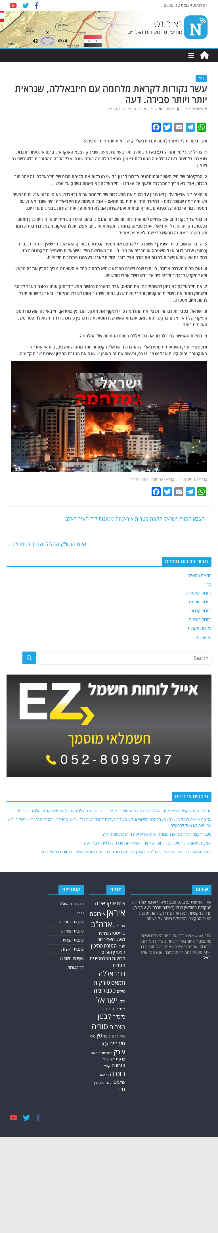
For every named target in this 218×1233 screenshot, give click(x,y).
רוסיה (117, 1073)
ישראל (127, 108)
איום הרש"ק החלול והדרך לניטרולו (46, 544)
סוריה (100, 1026)
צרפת (120, 1059)
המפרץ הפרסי (113, 952)
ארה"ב (101, 924)
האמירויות (106, 939)
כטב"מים (109, 1009)
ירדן (121, 1001)
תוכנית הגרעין (103, 1082)
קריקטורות (203, 637)
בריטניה (117, 933)
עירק (119, 1052)
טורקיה (101, 982)
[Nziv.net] (204, 55)
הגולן (121, 946)
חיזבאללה (140, 108)
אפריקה (119, 925)
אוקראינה (105, 903)
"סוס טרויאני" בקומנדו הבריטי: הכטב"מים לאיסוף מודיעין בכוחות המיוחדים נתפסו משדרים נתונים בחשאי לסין (126, 851)
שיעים (107, 108)
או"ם (121, 903)
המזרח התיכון (104, 945)
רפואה (104, 1074)
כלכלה (118, 1016)
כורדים (121, 1009)
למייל (207, 957)
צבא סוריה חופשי (101, 1053)
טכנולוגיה (105, 990)
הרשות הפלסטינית (107, 958)
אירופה (98, 913)
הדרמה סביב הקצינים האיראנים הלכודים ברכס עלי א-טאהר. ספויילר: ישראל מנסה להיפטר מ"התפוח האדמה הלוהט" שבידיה (114, 810)
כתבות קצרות (200, 610)
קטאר (106, 1066)
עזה (103, 1043)
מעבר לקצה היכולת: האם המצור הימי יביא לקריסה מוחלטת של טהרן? (157, 834)
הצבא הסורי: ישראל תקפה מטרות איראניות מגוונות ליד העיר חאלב (138, 518)
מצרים (117, 1027)
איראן (154, 108)
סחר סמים (118, 1036)
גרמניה (103, 933)
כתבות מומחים (200, 601)
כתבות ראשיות (200, 619)
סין (99, 1035)
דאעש (120, 939)
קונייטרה (109, 1059)
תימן (120, 1089)
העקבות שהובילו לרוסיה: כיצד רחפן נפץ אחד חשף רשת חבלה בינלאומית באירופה (147, 843)
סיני (92, 1036)
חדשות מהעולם (199, 575)
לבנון (117, 108)
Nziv (170, 108)
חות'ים (119, 965)
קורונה (118, 1065)
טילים (121, 991)
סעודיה (117, 1043)
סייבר (107, 1036)
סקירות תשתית (199, 628)
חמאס (118, 982)
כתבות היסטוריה (198, 593)
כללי (201, 78)
